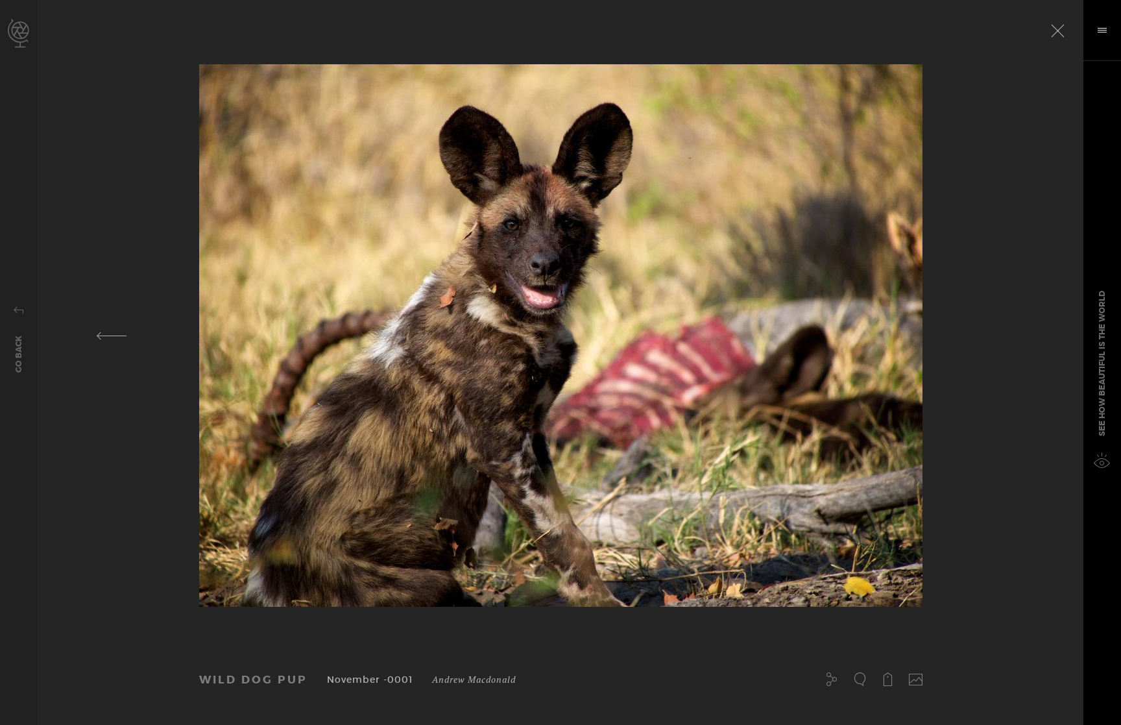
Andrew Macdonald (474, 679)
